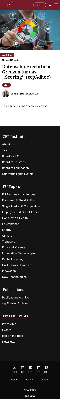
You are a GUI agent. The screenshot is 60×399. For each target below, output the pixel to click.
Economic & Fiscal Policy (18, 200)
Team (5, 150)
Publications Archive (15, 297)
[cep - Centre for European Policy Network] (8, 5)
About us (8, 144)
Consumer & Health (15, 218)
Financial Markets (13, 247)
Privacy (29, 379)
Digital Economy (12, 259)
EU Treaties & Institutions (18, 194)
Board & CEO (10, 156)
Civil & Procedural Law (17, 265)
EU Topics (11, 186)
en (38, 5)
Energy (6, 229)
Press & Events (15, 316)
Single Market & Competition (21, 206)
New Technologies (14, 277)
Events (6, 330)
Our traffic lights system (17, 174)
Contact (44, 379)
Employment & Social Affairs (20, 212)
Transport (8, 241)
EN (5, 85)
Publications (13, 289)
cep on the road (12, 335)
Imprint (14, 379)
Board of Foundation (15, 168)
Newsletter (9, 341)
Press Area (9, 324)
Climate (7, 235)
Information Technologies (18, 253)
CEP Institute (14, 136)
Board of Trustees (14, 162)
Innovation (9, 271)
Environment (10, 224)
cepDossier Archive (15, 303)
